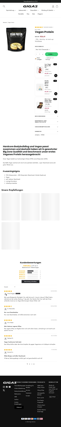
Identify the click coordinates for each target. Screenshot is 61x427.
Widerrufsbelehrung (19, 388)
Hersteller (21, 14)
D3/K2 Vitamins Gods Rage (41, 410)
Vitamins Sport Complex (41, 406)
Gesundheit (33, 10)
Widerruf (19, 407)
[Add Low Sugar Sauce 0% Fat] (55, 75)
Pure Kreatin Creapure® (40, 401)
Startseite (5, 22)
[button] (39, 27)
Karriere (28, 390)
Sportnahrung (10, 10)
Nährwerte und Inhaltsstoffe (41, 121)
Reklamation (17, 394)
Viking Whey (40, 390)
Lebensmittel (22, 10)
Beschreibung (40, 116)
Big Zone (37, 29)
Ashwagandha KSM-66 (41, 394)
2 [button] (29, 364)
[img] (8, 291)
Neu (28, 14)
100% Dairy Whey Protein (40, 386)
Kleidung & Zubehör (48, 10)
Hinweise (38, 131)
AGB (15, 397)
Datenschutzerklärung (19, 391)
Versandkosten (38, 41)
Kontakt (28, 396)
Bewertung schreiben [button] (30, 281)
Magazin (40, 14)
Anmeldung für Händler (30, 386)
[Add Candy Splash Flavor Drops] (55, 93)
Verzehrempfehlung (42, 127)
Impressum (28, 393)
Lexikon (16, 399)
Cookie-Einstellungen (17, 403)
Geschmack (39, 46)
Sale (33, 14)
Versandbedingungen (19, 385)
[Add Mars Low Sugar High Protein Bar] (55, 111)
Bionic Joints (40, 398)
